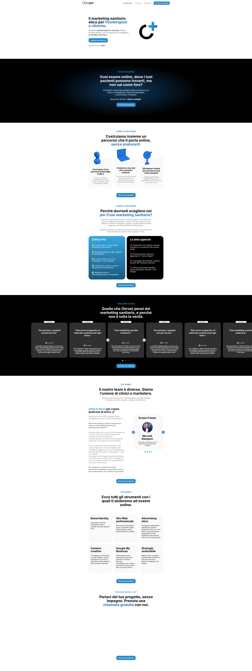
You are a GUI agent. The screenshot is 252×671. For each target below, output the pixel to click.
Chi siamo (138, 3)
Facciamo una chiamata (161, 3)
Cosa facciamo (127, 3)
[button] (107, 340)
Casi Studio (147, 3)
